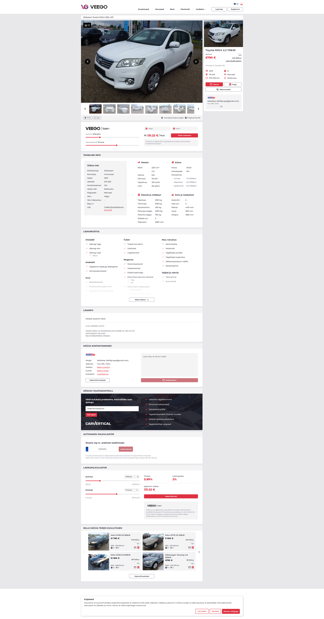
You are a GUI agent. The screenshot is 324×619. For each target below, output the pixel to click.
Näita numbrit (225, 89)
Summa (89, 477)
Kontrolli (108, 210)
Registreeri (235, 9)
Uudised (200, 9)
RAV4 (101, 17)
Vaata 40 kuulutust (141, 576)
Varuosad (159, 9)
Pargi (234, 84)
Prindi (89, 118)
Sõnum (216, 84)
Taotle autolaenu (184, 135)
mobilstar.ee (102, 374)
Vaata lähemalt (171, 496)
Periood (89, 490)
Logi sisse (219, 9)
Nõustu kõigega (231, 611)
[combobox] (236, 4)
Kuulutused (143, 9)
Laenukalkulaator (233, 61)
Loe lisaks (202, 611)
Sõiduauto (87, 17)
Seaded (215, 611)
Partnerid (185, 9)
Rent (172, 9)
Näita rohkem (140, 300)
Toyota (95, 17)
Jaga (97, 118)
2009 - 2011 (109, 17)
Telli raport (91, 415)
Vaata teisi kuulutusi (98, 380)
